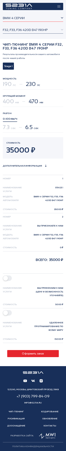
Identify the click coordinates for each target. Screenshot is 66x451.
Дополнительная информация (22, 166)
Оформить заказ (33, 353)
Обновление (49, 419)
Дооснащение (16, 426)
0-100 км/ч (10, 118)
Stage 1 (8, 66)
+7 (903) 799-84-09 (33, 396)
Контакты (50, 426)
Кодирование (49, 412)
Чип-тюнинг (16, 412)
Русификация (16, 419)
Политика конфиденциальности (33, 447)
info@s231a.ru (33, 403)
